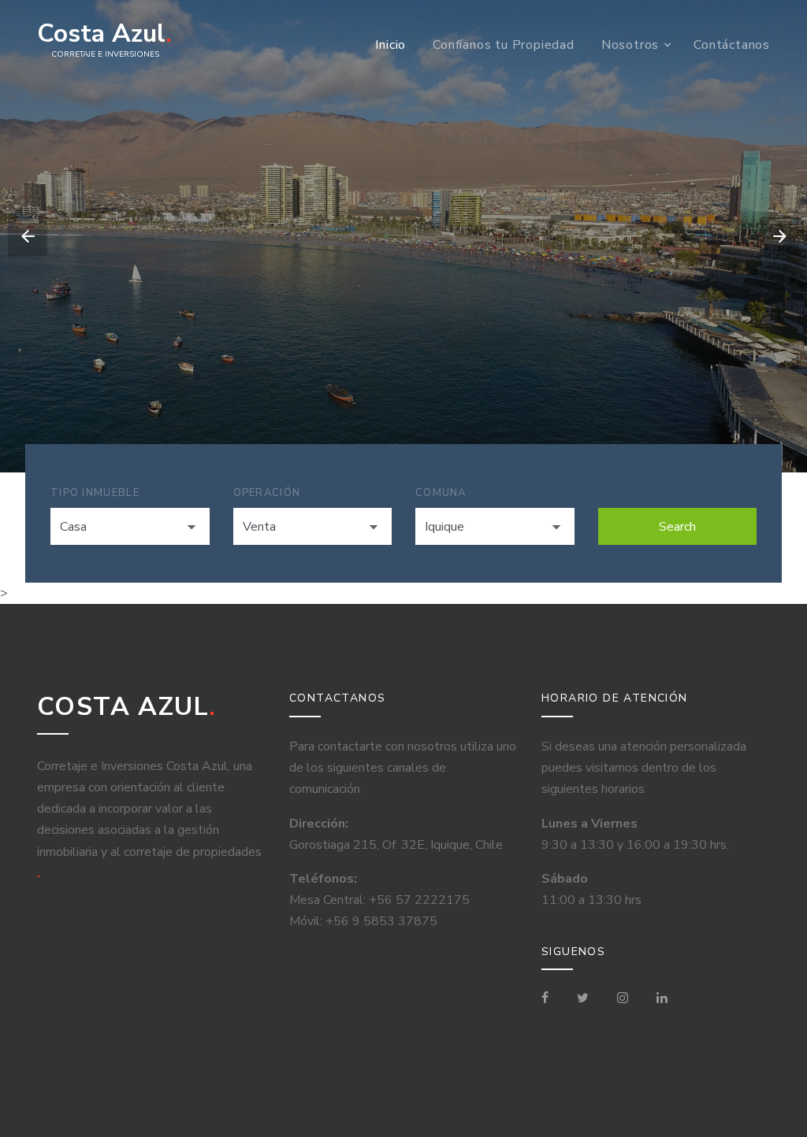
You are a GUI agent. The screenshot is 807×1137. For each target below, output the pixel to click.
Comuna (441, 493)
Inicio (390, 45)
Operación (267, 493)
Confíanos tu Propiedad (504, 45)
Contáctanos (732, 45)
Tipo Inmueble (94, 493)
